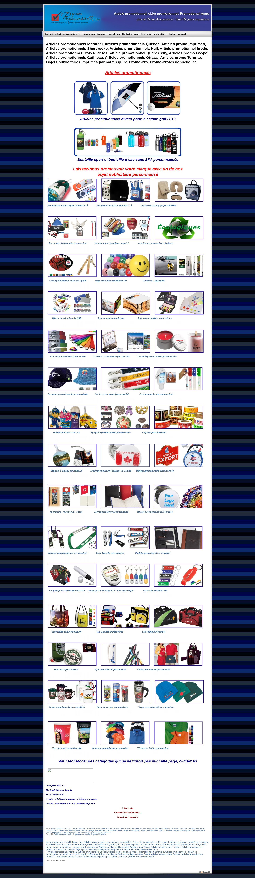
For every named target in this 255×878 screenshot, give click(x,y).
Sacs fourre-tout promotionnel (66, 632)
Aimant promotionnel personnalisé (112, 243)
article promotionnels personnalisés (110, 828)
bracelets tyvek (116, 830)
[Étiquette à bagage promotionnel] (72, 466)
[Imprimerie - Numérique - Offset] (72, 507)
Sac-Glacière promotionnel (109, 632)
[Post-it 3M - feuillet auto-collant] (179, 314)
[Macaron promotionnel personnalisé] (178, 507)
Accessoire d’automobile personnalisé (68, 243)
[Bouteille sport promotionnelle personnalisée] (127, 155)
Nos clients (114, 34)
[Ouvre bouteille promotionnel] (125, 548)
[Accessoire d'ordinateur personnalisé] (72, 201)
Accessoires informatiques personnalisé (68, 205)
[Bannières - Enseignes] (179, 276)
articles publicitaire (72, 830)
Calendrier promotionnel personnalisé (111, 356)
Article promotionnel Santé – (110, 590)
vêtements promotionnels (101, 832)
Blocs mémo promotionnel (111, 318)
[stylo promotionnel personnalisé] (125, 665)
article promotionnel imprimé (84, 828)
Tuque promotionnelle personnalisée (156, 707)
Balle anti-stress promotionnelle (111, 281)
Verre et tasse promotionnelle (67, 748)
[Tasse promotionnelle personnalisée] (72, 744)
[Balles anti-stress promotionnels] (125, 276)
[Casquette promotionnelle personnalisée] (72, 390)
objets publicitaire (198, 830)
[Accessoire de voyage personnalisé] (179, 201)
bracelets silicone (102, 830)
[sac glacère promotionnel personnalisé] (125, 627)
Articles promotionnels (62, 834)
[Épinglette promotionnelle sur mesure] (125, 428)
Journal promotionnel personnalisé (111, 512)
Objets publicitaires (53, 832)
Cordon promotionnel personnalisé (112, 394)
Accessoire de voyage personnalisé (158, 205)
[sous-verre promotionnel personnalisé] (72, 665)
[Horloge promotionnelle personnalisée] (178, 466)
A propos (101, 34)
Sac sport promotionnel (153, 632)
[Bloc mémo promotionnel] (126, 314)
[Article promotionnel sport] (72, 276)
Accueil (182, 34)
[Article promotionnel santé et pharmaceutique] (125, 586)
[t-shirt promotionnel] (178, 744)
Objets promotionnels (81, 834)
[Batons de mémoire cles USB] (72, 314)
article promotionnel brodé (61, 828)
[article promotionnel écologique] (179, 238)
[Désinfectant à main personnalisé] (178, 390)
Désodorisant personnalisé (66, 432)
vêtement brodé (83, 832)
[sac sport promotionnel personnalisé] (178, 627)
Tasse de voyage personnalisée (112, 707)
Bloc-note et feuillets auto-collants (155, 318)
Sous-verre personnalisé (66, 669)
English (172, 34)
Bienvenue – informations (153, 34)
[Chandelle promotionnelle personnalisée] (179, 352)
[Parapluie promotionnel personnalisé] (72, 586)
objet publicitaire (165, 830)
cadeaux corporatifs (131, 830)
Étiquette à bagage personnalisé (66, 471)
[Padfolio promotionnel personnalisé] (178, 548)
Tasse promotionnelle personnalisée (67, 707)
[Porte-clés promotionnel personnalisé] (178, 586)
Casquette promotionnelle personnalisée (68, 394)
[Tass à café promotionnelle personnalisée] (125, 702)
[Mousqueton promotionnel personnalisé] (72, 548)
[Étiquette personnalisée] (178, 428)
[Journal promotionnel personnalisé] (125, 507)
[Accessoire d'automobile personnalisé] (72, 238)
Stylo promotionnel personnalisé (110, 669)
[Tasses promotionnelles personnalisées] (72, 702)
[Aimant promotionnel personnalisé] (125, 238)
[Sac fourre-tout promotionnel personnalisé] (72, 627)
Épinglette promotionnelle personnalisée (111, 432)
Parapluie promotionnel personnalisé (67, 590)
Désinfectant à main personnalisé (156, 394)
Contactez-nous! (130, 34)
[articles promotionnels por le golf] (127, 114)
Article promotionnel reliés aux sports (68, 281)
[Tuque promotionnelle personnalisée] (179, 702)
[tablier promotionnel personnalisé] (178, 665)
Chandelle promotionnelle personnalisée (157, 356)
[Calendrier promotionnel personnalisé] (126, 352)
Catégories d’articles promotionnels (62, 34)
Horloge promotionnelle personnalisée (155, 471)
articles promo (148, 828)
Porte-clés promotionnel (155, 590)
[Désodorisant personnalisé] (72, 428)
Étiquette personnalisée (153, 432)
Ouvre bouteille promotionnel (109, 553)
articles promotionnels (164, 828)
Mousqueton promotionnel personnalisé (67, 553)
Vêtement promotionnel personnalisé (110, 748)
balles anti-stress (87, 830)
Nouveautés (89, 34)
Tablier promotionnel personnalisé (153, 669)
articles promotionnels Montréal (186, 828)
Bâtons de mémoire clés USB (66, 318)
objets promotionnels (181, 830)
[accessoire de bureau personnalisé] (125, 201)
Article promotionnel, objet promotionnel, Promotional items (161, 13)
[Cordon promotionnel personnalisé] (125, 390)
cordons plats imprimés (149, 830)
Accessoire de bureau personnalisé (114, 205)
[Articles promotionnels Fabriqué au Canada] (125, 466)
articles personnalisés (133, 828)
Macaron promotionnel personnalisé (155, 512)
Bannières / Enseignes (154, 281)
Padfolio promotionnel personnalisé (152, 553)
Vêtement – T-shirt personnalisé (153, 748)
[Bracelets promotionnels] (72, 352)
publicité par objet (69, 832)
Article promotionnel (110, 471)
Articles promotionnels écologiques (155, 243)
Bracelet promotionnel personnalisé (68, 356)
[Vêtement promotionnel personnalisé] (125, 744)
